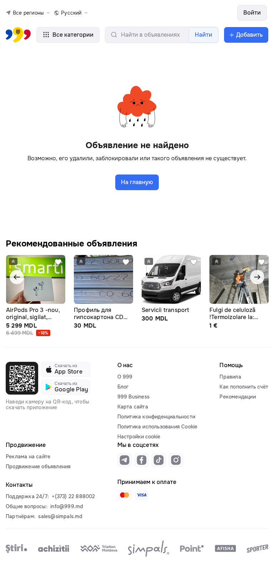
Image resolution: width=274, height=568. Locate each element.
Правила (230, 377)
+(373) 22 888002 (73, 496)
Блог (123, 387)
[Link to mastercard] (124, 495)
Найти (203, 34)
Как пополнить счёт (243, 387)
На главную (137, 182)
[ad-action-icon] (58, 262)
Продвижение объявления (38, 466)
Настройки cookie (138, 436)
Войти (252, 12)
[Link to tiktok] (159, 460)
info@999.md (66, 506)
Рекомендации (237, 397)
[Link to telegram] (124, 460)
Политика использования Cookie (157, 426)
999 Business (133, 397)
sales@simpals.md (60, 516)
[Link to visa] (142, 495)
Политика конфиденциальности (156, 417)
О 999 (125, 377)
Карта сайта (132, 407)
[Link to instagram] (176, 460)
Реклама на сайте (28, 456)
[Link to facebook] (142, 460)
